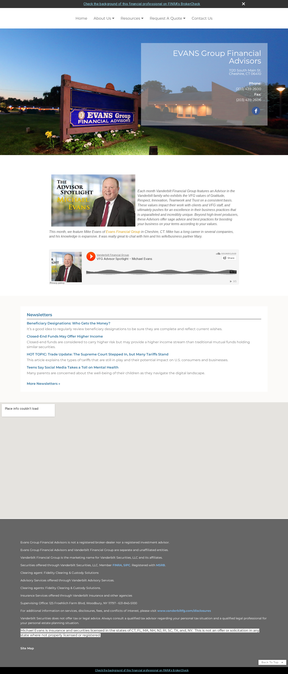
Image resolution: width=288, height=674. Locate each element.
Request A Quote (166, 18)
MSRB (160, 565)
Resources (130, 18)
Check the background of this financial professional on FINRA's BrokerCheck (141, 4)
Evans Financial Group (123, 232)
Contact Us (202, 18)
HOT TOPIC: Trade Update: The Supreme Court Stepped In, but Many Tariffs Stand (97, 354)
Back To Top (270, 662)
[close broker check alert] (243, 3)
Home (81, 18)
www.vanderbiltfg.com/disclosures (184, 611)
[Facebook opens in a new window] (256, 111)
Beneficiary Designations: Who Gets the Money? (68, 323)
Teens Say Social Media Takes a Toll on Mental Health (72, 367)
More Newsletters (43, 384)
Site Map (27, 648)
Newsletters (39, 314)
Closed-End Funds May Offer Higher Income (65, 336)
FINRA (117, 565)
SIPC (126, 565)
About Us (102, 18)
